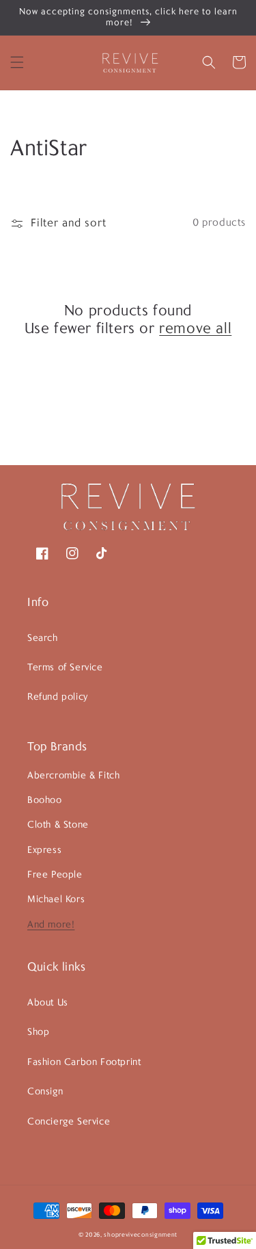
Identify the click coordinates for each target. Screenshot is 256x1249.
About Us (47, 1003)
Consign (45, 1092)
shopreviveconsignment (140, 1235)
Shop (38, 1032)
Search (42, 638)
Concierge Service (68, 1122)
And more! (50, 925)
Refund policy (57, 697)
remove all (195, 329)
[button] (17, 62)
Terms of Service (65, 667)
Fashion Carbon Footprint (84, 1062)
